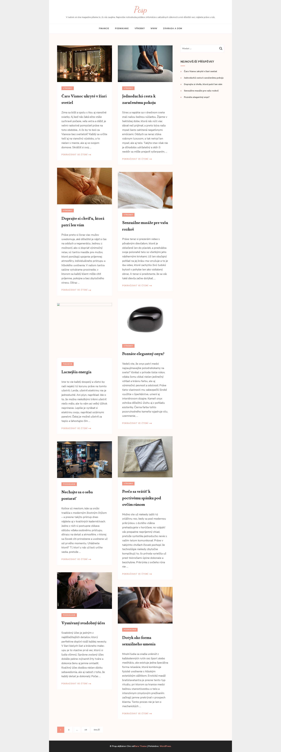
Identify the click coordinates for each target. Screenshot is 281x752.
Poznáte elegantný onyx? (143, 353)
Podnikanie (122, 28)
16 (87, 729)
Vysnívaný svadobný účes (83, 623)
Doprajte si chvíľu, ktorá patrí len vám (203, 84)
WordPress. (165, 746)
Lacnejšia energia (76, 372)
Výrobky (140, 28)
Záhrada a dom (172, 28)
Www (154, 28)
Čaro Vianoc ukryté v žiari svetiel (200, 71)
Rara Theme (140, 746)
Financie (104, 28)
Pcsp (140, 10)
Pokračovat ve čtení (74, 155)
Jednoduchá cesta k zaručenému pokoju (203, 77)
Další (97, 730)
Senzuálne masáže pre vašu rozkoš (201, 90)
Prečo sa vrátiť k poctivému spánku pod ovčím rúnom (141, 498)
